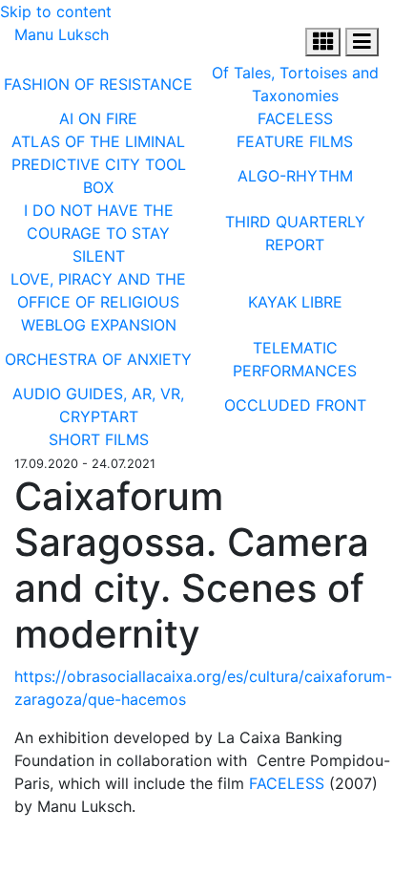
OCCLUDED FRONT (295, 405)
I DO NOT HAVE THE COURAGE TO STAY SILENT (99, 233)
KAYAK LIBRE (295, 301)
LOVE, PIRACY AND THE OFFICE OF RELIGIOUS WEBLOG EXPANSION (98, 301)
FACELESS (295, 118)
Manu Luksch (61, 34)
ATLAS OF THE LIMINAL (98, 141)
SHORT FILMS (99, 439)
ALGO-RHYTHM (295, 175)
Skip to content (56, 11)
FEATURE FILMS (295, 141)
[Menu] (323, 42)
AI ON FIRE (98, 118)
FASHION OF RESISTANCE (98, 84)
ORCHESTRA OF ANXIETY (98, 359)
